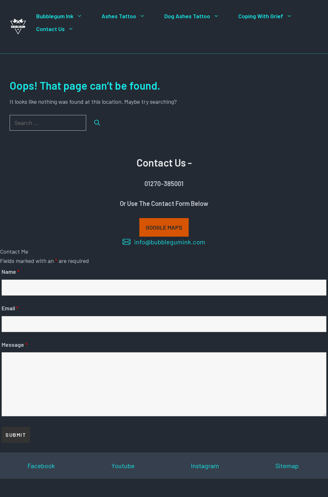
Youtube (123, 465)
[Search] (97, 123)
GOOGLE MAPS (164, 227)
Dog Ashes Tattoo (187, 16)
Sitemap (287, 465)
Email (10, 308)
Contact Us (50, 28)
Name (11, 271)
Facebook (41, 465)
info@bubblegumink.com (169, 242)
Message (15, 344)
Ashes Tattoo (119, 16)
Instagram (205, 465)
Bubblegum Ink (54, 16)
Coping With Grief (260, 16)
